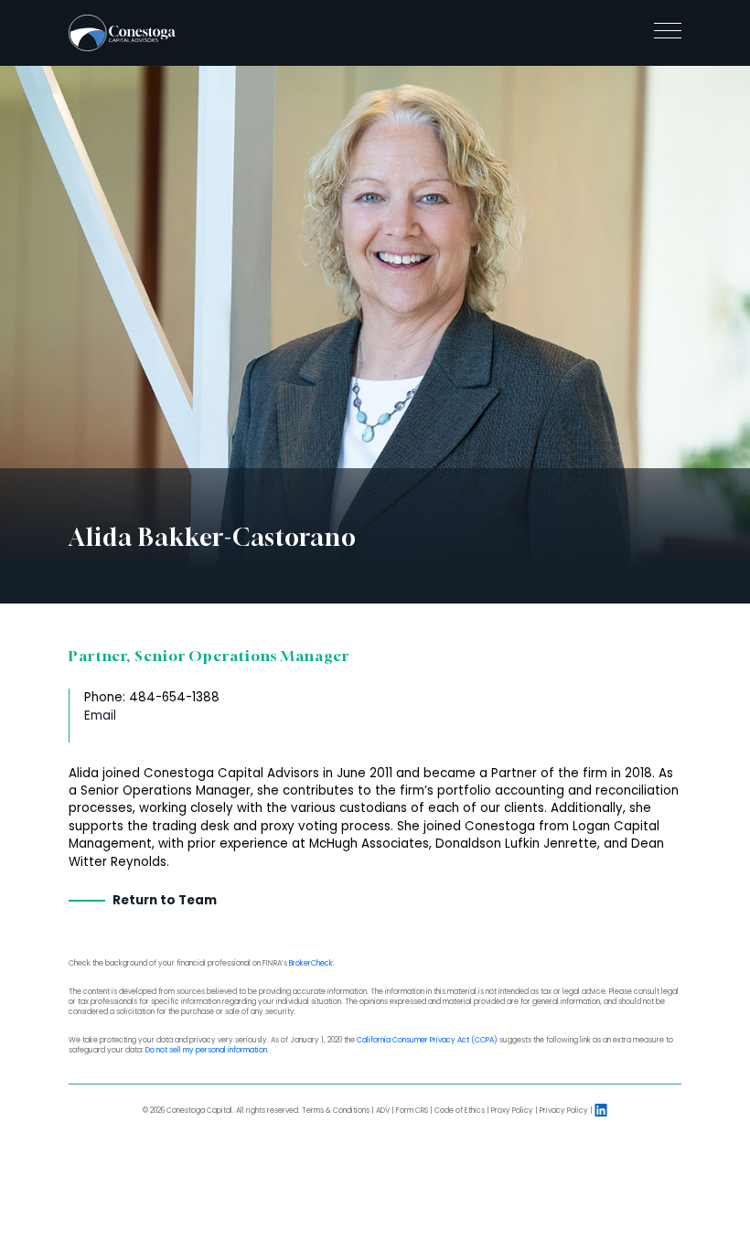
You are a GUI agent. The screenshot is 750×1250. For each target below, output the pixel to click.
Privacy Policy (564, 1111)
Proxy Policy (512, 1111)
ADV (383, 1111)
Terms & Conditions (336, 1111)
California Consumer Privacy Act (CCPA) (427, 1040)
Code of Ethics (459, 1111)
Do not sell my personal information (206, 1050)
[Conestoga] (122, 33)
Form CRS (412, 1111)
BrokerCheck (311, 963)
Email (100, 715)
